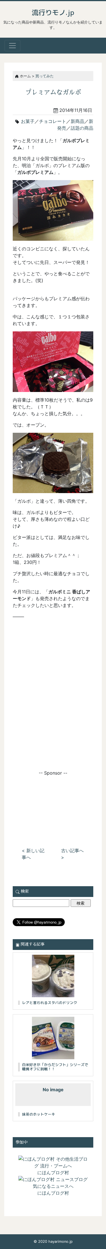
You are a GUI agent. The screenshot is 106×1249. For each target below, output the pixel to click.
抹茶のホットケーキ (38, 1114)
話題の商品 (82, 128)
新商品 (77, 121)
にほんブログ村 (53, 1172)
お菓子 (27, 121)
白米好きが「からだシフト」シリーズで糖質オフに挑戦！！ (55, 1066)
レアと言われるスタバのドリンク (49, 1002)
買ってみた (44, 76)
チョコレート (52, 121)
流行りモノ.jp (53, 12)
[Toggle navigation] (12, 45)
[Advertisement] (53, 804)
